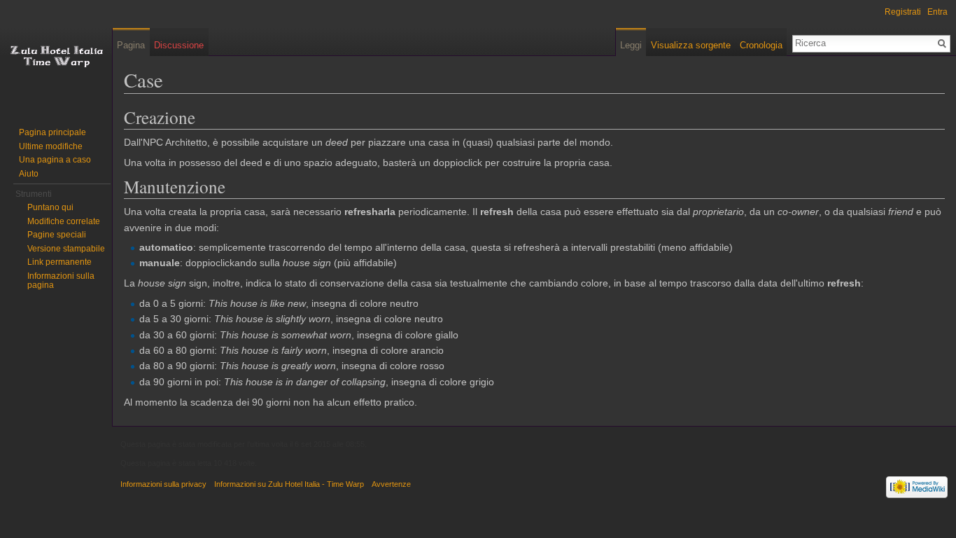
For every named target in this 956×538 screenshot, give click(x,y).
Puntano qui (50, 207)
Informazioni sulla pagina (60, 281)
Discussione (179, 45)
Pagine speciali (56, 235)
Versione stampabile (66, 249)
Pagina (131, 45)
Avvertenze (391, 484)
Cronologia (761, 45)
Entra (937, 12)
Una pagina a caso (55, 160)
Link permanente (59, 262)
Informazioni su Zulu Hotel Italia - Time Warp (289, 484)
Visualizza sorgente (691, 45)
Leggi (631, 45)
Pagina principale (52, 132)
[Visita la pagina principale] (56, 56)
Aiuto (28, 174)
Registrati (903, 12)
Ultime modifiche (51, 146)
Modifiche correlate (63, 221)
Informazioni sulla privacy (163, 484)
